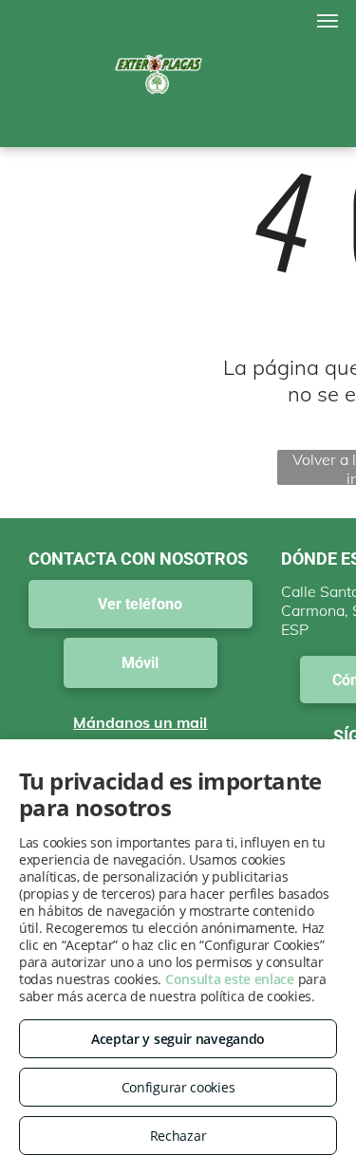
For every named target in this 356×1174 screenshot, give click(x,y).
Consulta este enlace (229, 979)
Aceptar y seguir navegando (178, 1039)
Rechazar (178, 1136)
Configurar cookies (178, 1087)
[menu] (328, 21)
